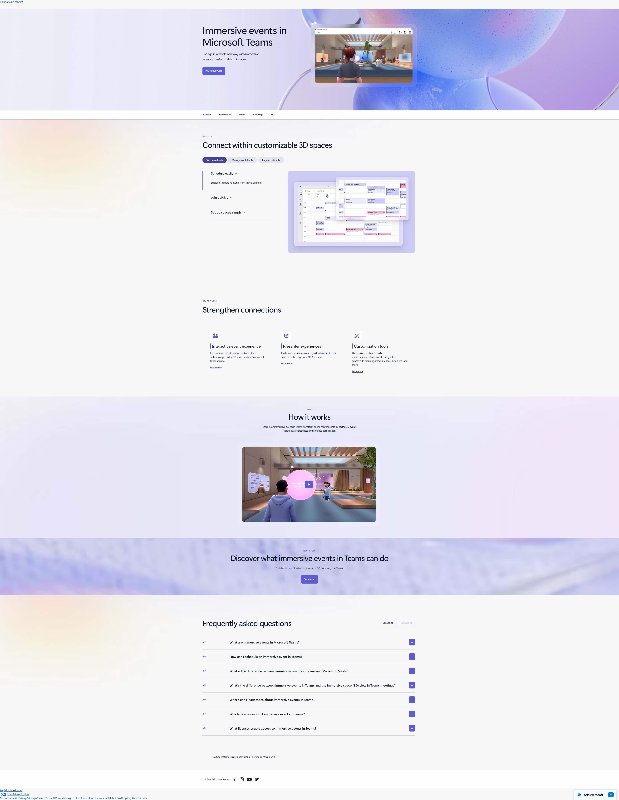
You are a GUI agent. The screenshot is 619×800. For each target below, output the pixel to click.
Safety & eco (114, 798)
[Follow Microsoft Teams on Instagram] (241, 779)
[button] (213, 71)
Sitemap (31, 798)
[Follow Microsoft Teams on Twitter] (234, 779)
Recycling (126, 798)
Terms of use (87, 798)
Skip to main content (11, 1)
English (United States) (11, 790)
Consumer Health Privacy (13, 798)
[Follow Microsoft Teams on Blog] (257, 779)
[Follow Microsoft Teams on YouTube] (249, 779)
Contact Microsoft (45, 798)
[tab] (214, 160)
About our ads (139, 798)
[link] (207, 116)
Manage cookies (71, 798)
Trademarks (101, 798)
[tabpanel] (308, 222)
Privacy (59, 798)
